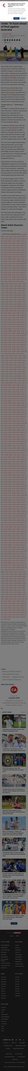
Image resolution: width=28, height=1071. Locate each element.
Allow (16, 18)
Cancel (23, 18)
